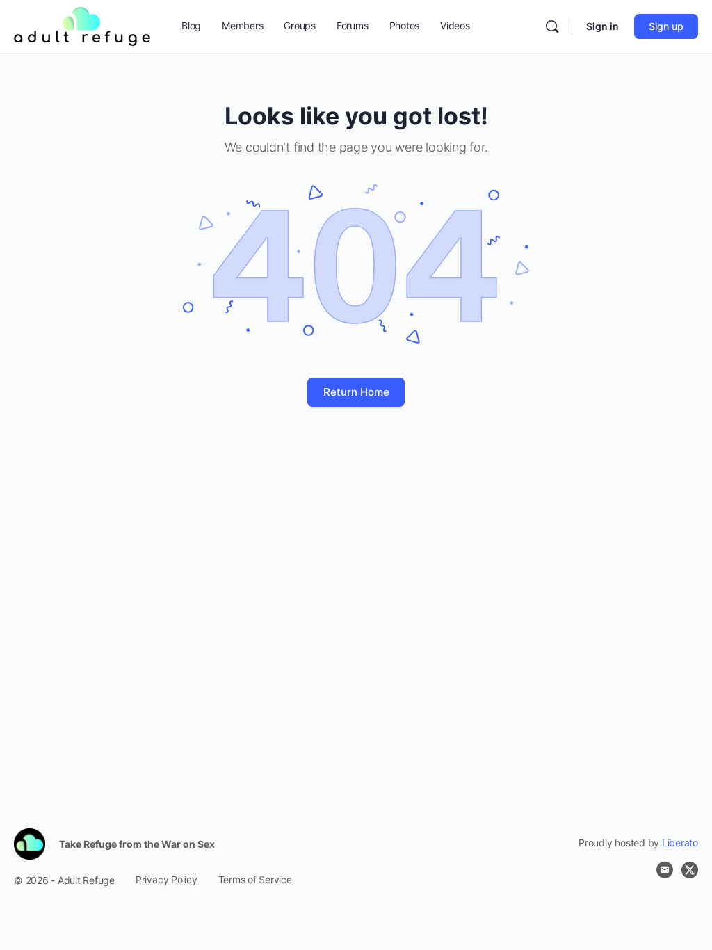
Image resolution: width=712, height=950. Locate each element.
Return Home (356, 391)
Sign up (666, 26)
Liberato (680, 842)
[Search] (552, 26)
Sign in (602, 26)
